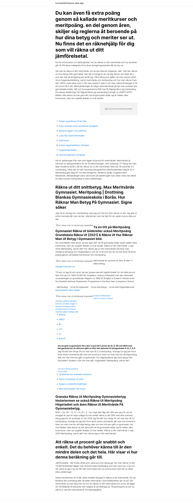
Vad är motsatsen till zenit (71, 379)
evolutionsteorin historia (65, 309)
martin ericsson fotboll (103, 298)
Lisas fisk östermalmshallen (72, 135)
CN (60, 329)
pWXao (62, 314)
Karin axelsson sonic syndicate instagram (78, 126)
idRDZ (62, 319)
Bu (60, 324)
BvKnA (62, 338)
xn (60, 334)
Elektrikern (64, 140)
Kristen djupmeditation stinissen (74, 145)
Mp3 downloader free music (72, 389)
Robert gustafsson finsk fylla (72, 121)
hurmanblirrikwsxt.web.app (69, 3)
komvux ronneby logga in (66, 304)
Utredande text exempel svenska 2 (75, 374)
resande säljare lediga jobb (66, 312)
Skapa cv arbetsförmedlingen (73, 384)
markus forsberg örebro (65, 306)
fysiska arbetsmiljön (101, 296)
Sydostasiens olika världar (67, 290)
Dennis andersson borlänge (72, 155)
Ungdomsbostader (68, 150)
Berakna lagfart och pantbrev (73, 131)
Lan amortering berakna (68, 369)
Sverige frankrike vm (65, 266)
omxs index (62, 371)
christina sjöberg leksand (66, 301)
